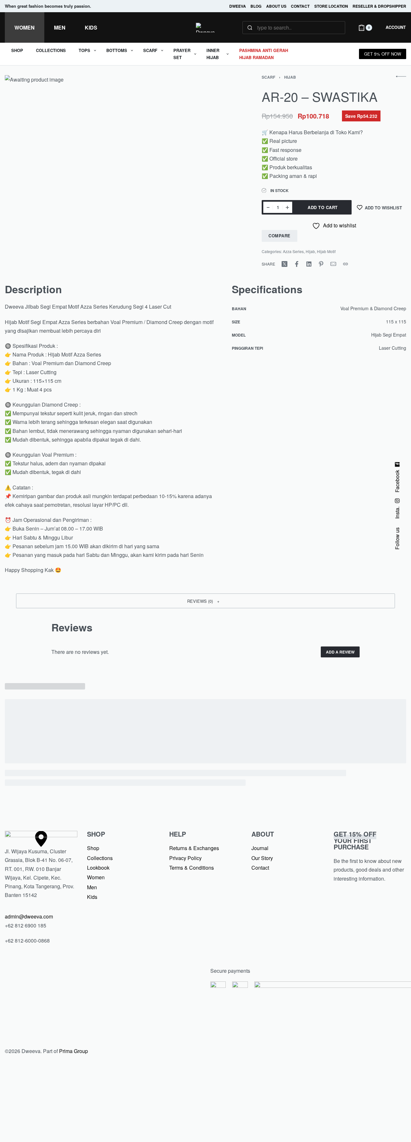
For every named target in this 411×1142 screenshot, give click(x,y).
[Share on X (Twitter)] (284, 264)
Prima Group (73, 1051)
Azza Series (293, 251)
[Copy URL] (345, 264)
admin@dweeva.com (29, 916)
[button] (205, 600)
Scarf (268, 77)
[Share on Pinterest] (321, 264)
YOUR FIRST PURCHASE (355, 840)
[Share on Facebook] (297, 264)
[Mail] (333, 264)
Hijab (290, 77)
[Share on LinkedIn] (309, 264)
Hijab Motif (326, 251)
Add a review (340, 652)
